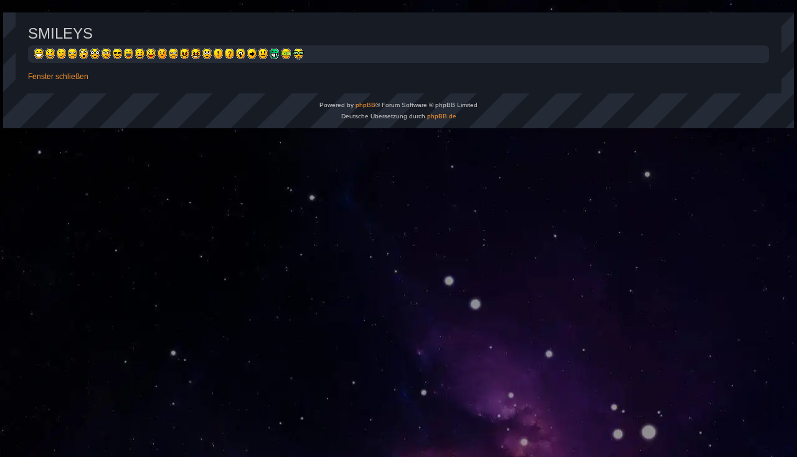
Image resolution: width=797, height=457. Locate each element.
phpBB (365, 104)
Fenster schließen (58, 76)
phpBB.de (441, 116)
